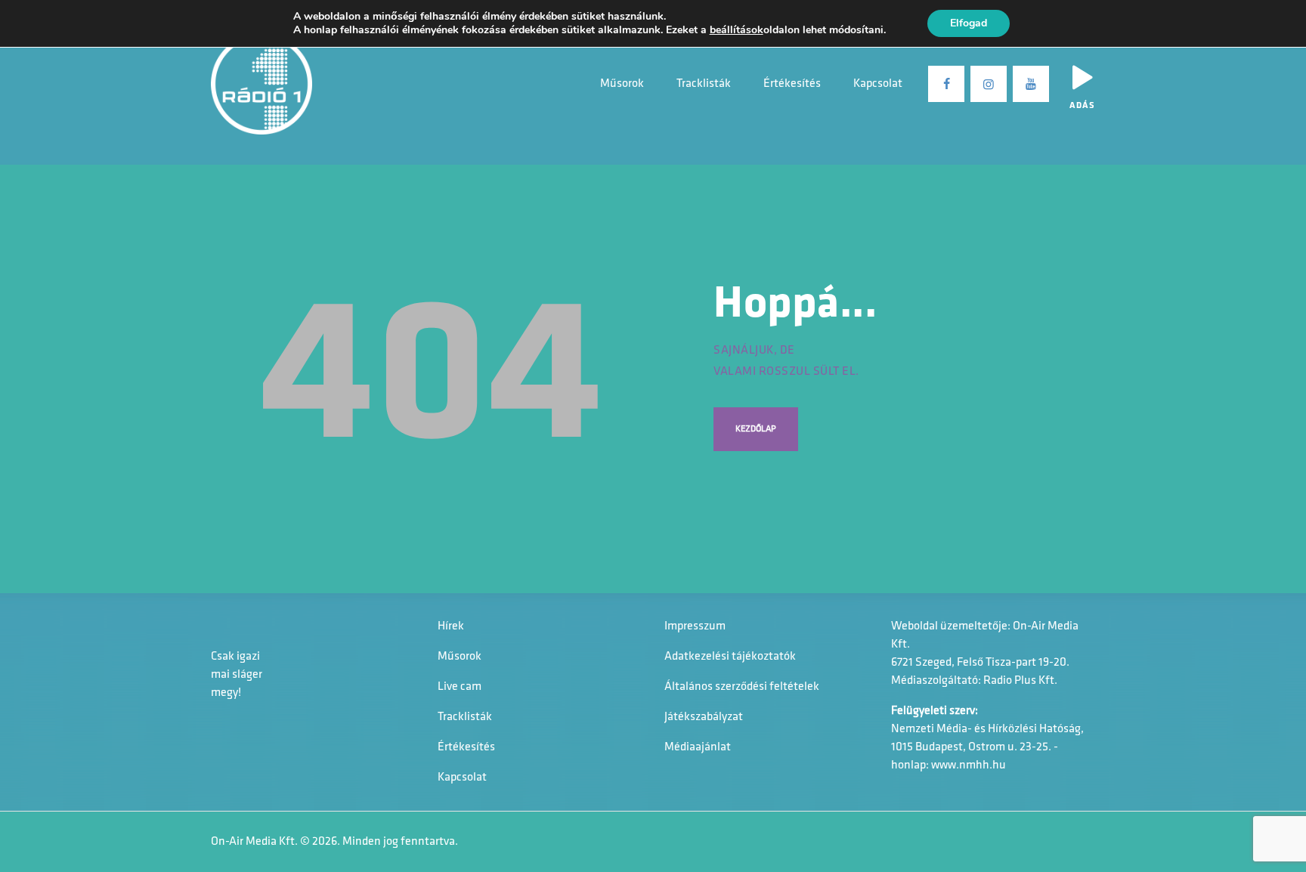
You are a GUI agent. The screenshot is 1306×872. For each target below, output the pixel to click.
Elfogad (968, 23)
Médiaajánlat (697, 747)
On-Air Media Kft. (254, 842)
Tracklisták (465, 717)
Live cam (459, 687)
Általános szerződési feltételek (741, 687)
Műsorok (459, 657)
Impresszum (695, 626)
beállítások (736, 30)
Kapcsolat (462, 778)
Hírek (451, 626)
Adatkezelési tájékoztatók (730, 657)
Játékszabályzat (703, 717)
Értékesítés (466, 747)
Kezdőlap (755, 429)
